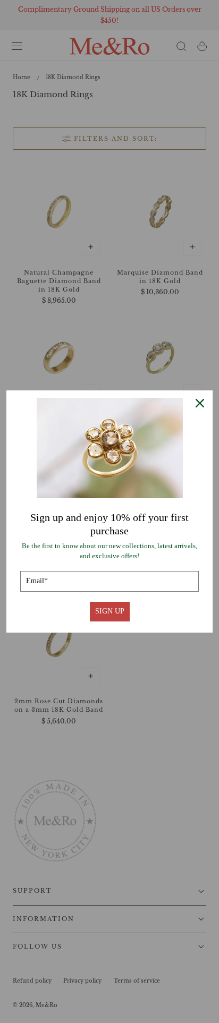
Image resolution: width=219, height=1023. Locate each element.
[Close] (200, 403)
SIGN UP (109, 611)
